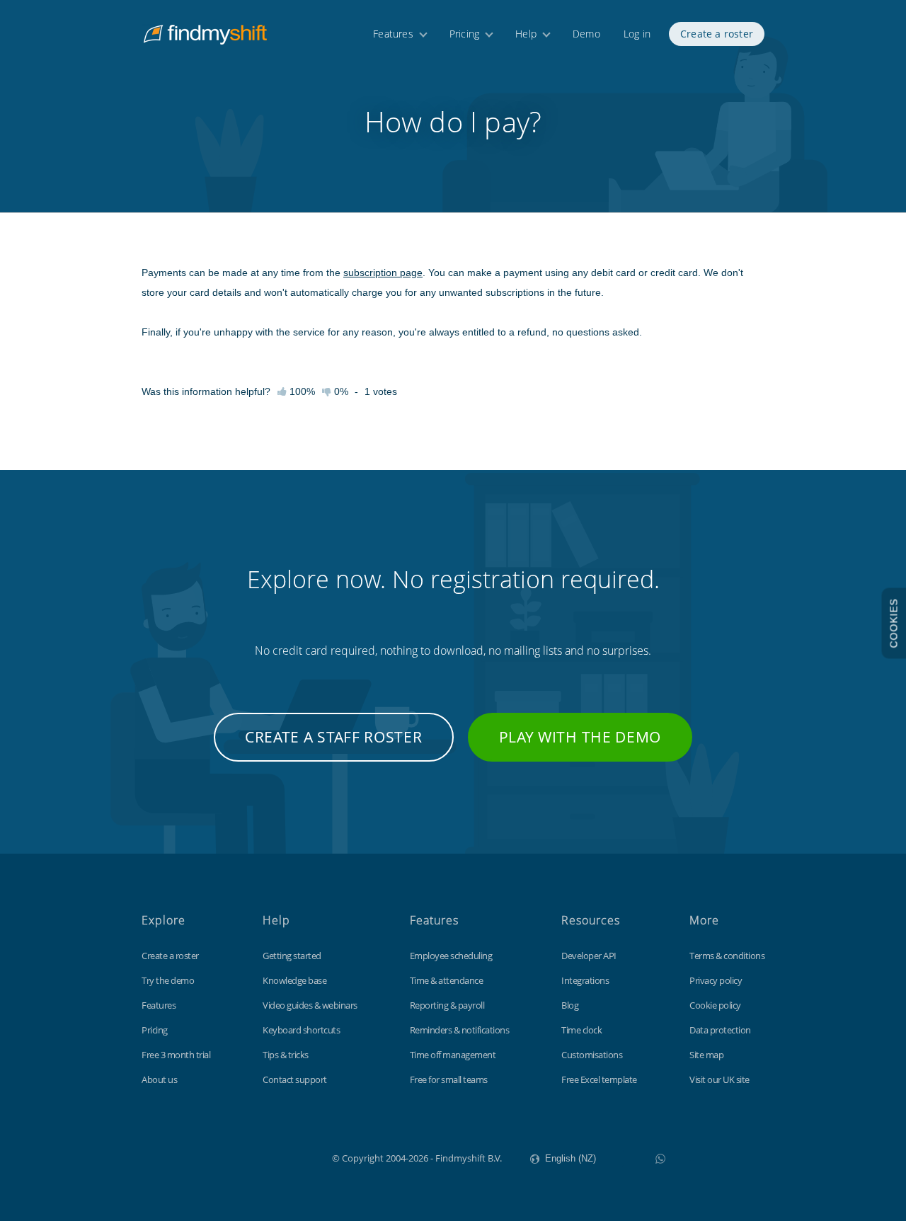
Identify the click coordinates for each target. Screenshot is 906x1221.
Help (526, 33)
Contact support (295, 1079)
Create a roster (716, 33)
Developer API (589, 955)
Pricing (464, 33)
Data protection (720, 1030)
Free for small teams (449, 1079)
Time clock (581, 1030)
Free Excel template (599, 1079)
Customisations (591, 1054)
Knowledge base (294, 980)
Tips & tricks (286, 1054)
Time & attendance (446, 980)
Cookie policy (715, 1005)
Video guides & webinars (310, 1005)
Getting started (292, 955)
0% (339, 391)
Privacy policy (715, 980)
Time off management (453, 1054)
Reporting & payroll (447, 1005)
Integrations (585, 980)
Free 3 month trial (176, 1054)
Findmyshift (261, 1156)
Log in (637, 33)
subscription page (383, 272)
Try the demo (168, 980)
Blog (569, 1005)
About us (159, 1079)
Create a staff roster (334, 737)
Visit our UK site (719, 1079)
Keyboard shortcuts (301, 1030)
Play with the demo (580, 737)
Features (393, 33)
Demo (586, 33)
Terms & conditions (726, 955)
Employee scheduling (451, 955)
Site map (706, 1054)
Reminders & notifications (460, 1030)
